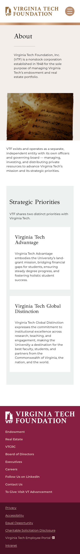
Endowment (15, 432)
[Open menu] (70, 11)
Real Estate (14, 439)
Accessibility (14, 515)
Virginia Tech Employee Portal (28, 538)
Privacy (10, 508)
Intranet (11, 545)
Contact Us (13, 484)
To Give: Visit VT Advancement (28, 492)
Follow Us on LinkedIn (22, 477)
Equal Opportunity (19, 523)
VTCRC (10, 447)
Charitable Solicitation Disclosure (30, 530)
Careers (11, 469)
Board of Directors (19, 454)
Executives (13, 462)
